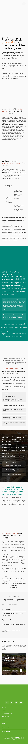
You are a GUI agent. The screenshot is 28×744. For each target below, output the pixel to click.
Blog (3, 723)
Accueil (4, 710)
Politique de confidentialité (13, 738)
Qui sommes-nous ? (7, 713)
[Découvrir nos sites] (21, 670)
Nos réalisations (6, 720)
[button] (24, 3)
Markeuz (17, 737)
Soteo (12, 737)
